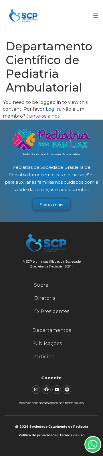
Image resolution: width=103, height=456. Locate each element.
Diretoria (45, 298)
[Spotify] (67, 389)
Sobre (41, 285)
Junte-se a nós (43, 116)
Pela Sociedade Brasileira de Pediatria (51, 154)
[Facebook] (46, 389)
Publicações (47, 343)
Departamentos (51, 330)
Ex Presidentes (51, 311)
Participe (43, 356)
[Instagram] (36, 389)
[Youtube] (56, 389)
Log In (53, 109)
